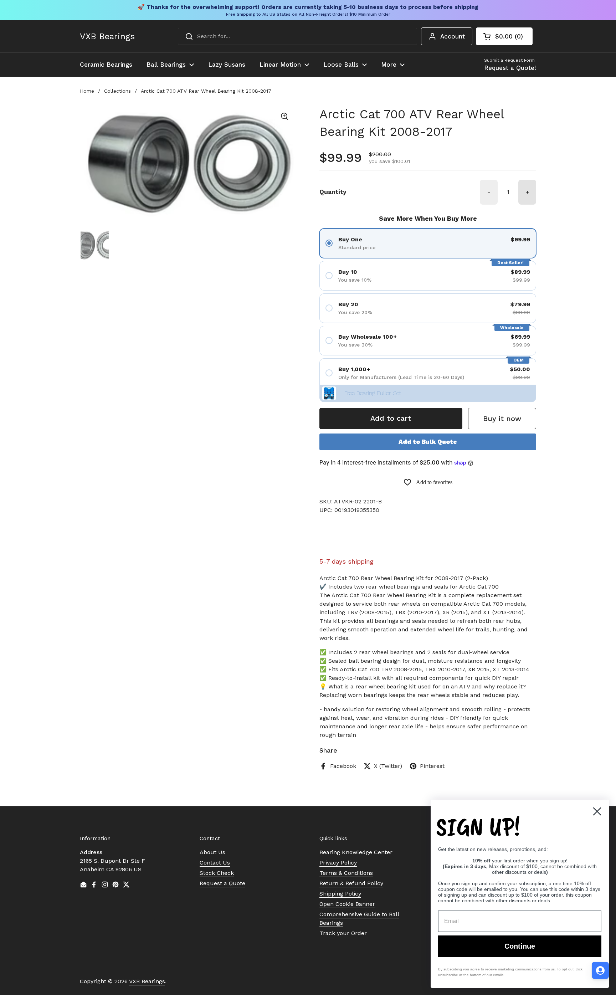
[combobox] (297, 36)
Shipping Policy (340, 893)
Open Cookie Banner (347, 904)
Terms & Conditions (346, 873)
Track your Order (343, 933)
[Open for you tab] (600, 970)
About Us (212, 852)
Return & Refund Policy (351, 883)
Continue (519, 946)
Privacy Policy (338, 862)
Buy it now (502, 418)
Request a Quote (222, 883)
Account (452, 36)
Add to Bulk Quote (428, 441)
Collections (117, 91)
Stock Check (217, 873)
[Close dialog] (597, 811)
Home (87, 91)
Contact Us (215, 862)
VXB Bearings (107, 36)
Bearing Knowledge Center (355, 852)
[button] (504, 36)
